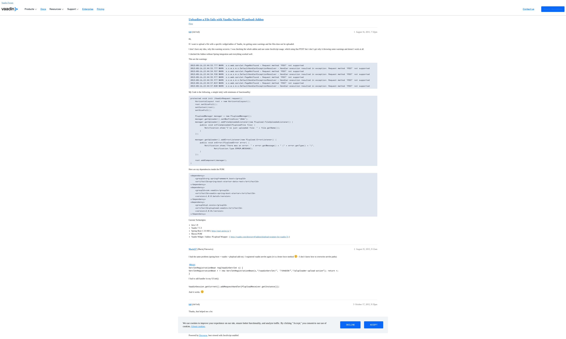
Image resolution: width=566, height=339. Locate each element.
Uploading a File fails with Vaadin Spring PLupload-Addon (226, 19)
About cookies (198, 326)
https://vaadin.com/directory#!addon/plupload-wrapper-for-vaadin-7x (259, 237)
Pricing (100, 9)
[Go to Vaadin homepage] (10, 9)
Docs (43, 9)
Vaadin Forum (7, 3)
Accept (373, 325)
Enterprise (87, 9)
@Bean (192, 265)
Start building (553, 9)
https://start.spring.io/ (220, 231)
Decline (350, 325)
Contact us (528, 9)
